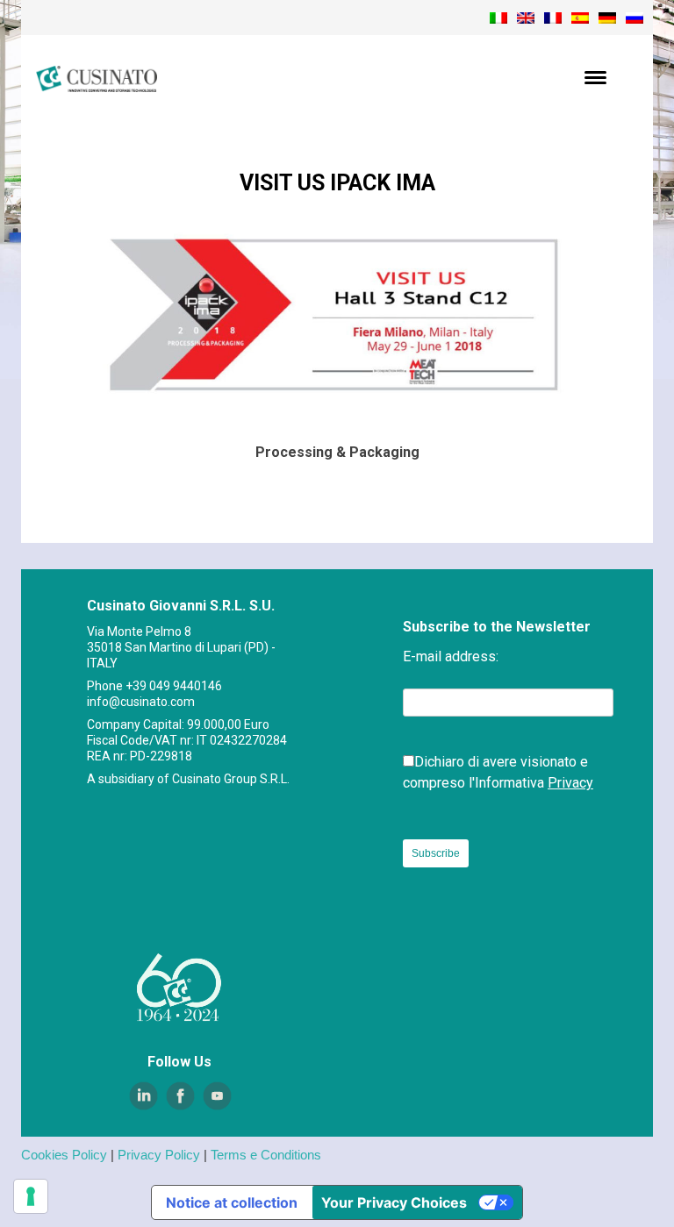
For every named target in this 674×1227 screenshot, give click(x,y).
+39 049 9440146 (173, 686)
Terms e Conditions (266, 1154)
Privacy (570, 782)
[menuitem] (498, 18)
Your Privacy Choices (394, 1202)
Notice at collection (232, 1202)
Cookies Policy (64, 1154)
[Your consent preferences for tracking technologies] (30, 1196)
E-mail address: (450, 656)
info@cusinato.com (141, 702)
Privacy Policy (159, 1154)
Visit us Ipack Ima (337, 183)
